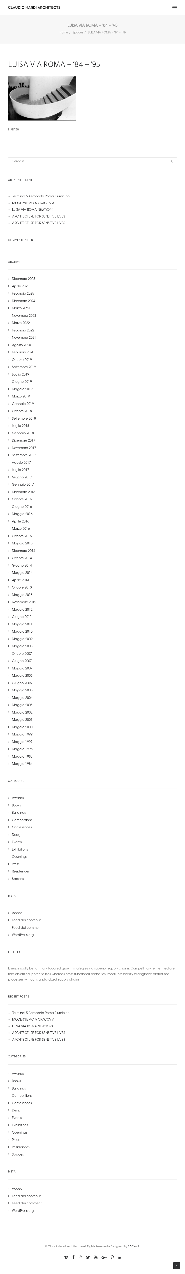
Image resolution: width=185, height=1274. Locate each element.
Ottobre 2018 (22, 411)
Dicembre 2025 (23, 279)
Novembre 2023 (24, 316)
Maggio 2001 (22, 720)
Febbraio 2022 (23, 330)
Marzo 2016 (21, 529)
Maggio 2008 (22, 646)
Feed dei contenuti (26, 920)
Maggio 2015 (22, 543)
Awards (18, 798)
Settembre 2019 (24, 367)
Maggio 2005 (22, 690)
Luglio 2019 (20, 374)
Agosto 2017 (21, 463)
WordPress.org (23, 935)
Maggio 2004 (22, 698)
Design (17, 835)
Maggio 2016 (22, 514)
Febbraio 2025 (23, 293)
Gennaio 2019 (23, 404)
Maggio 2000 (22, 727)
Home (64, 32)
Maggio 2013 (22, 595)
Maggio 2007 (22, 668)
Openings (19, 857)
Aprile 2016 (20, 521)
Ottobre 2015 (22, 536)
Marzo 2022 (21, 323)
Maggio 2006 (22, 676)
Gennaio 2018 (23, 433)
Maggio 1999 (22, 734)
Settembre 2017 (24, 455)
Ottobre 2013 (22, 587)
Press (15, 864)
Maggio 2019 (22, 389)
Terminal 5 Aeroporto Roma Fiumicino (40, 196)
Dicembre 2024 (23, 301)
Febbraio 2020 (23, 352)
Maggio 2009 (22, 639)
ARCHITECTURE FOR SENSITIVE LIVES (38, 216)
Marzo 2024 (21, 308)
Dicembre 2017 (23, 440)
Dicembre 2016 (23, 492)
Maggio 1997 (22, 742)
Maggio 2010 (22, 631)
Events (17, 842)
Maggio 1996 (22, 749)
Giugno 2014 (22, 565)
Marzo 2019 (21, 396)
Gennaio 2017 (23, 485)
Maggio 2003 (22, 705)
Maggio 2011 (22, 624)
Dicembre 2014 (23, 551)
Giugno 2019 (22, 382)
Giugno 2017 (22, 477)
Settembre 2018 (24, 419)
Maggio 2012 (22, 610)
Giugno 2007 (22, 661)
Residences (21, 871)
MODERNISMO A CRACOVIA (33, 203)
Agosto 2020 (21, 345)
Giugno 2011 (22, 617)
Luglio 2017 (20, 470)
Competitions (22, 820)
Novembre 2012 (24, 602)
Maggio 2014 (22, 573)
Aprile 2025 (20, 286)
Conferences (22, 827)
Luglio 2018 (20, 426)
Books (16, 805)
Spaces (78, 32)
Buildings (19, 813)
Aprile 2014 (20, 580)
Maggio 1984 (22, 764)
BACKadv (134, 1246)
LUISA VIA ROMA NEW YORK (32, 210)
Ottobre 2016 (22, 499)
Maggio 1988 (22, 757)
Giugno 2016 (22, 507)
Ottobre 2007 (22, 654)
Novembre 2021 (24, 338)
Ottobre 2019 (22, 360)
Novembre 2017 (24, 448)
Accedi (17, 913)
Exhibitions (20, 849)
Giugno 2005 (22, 683)
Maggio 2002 (22, 712)
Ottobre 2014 (22, 558)
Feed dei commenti (27, 928)
